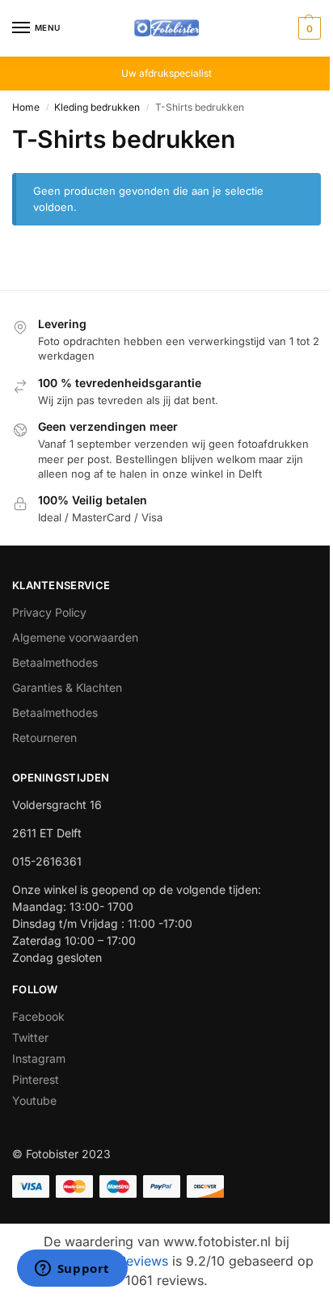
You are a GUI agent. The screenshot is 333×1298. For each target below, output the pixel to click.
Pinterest (35, 1079)
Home (26, 107)
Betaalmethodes (55, 662)
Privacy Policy (49, 612)
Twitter (30, 1037)
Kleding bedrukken (97, 107)
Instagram (38, 1058)
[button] (307, 28)
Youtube (34, 1100)
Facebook (38, 1016)
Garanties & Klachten (67, 687)
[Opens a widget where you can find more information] (72, 1270)
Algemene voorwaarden (75, 637)
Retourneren (44, 737)
